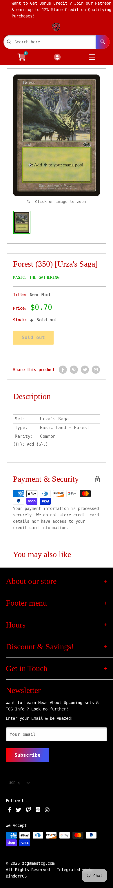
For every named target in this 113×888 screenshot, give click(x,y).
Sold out (33, 337)
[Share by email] (96, 370)
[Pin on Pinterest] (74, 370)
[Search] (103, 42)
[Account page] (57, 57)
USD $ (14, 783)
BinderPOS (16, 876)
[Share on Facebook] (63, 370)
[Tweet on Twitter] (85, 370)
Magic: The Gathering (36, 277)
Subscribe (27, 755)
